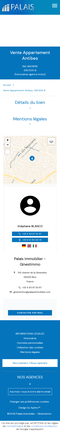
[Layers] (51, 141)
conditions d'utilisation (44, 426)
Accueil (7, 85)
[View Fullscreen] (7, 151)
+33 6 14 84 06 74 (32, 239)
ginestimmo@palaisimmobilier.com (31, 292)
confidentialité (14, 426)
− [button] (8, 145)
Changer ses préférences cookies (29, 401)
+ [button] (8, 140)
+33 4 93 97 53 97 (31, 233)
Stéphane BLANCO (30, 226)
